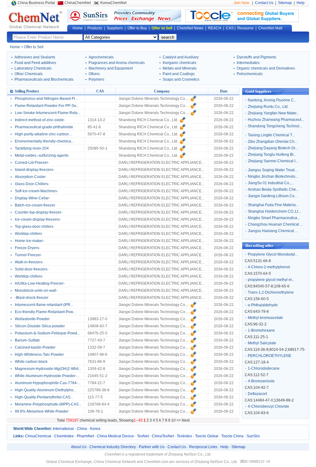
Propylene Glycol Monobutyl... (273, 254)
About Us (78, 447)
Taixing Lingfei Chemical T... (271, 135)
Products (94, 28)
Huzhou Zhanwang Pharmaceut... (276, 119)
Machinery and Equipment (111, 68)
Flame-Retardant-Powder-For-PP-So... (47, 106)
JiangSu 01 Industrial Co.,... (271, 183)
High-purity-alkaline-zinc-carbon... (43, 134)
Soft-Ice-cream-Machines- (36, 191)
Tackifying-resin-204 (32, 148)
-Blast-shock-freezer (31, 297)
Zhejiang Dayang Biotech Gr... (273, 148)
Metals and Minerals (180, 68)
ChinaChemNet (77, 3)
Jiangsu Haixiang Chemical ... (273, 231)
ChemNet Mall (270, 28)
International (63, 429)
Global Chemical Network (35, 20)
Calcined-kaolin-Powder (35, 347)
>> (179, 420)
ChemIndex (64, 436)
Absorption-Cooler (30, 177)
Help (301, 3)
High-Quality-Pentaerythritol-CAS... (44, 397)
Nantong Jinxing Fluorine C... (272, 100)
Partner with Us (151, 447)
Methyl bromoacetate (265, 318)
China (82, 429)
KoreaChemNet (113, 3)
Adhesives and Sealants (35, 57)
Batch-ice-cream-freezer (35, 205)
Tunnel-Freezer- (28, 255)
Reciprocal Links (203, 447)
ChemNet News (190, 28)
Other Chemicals (29, 74)
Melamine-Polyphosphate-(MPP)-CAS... (48, 404)
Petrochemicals (250, 74)
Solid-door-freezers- (31, 269)
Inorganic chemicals (179, 63)
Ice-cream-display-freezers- (38, 219)
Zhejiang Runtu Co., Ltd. (268, 106)
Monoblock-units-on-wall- (36, 290)
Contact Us (264, 3)
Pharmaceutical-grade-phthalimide (44, 127)
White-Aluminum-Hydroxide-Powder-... (47, 376)
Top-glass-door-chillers (34, 226)
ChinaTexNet (163, 436)
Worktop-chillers (28, 233)
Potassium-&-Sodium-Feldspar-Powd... (47, 333)
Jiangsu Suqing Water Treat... (272, 170)
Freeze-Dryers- (27, 248)
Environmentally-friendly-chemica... (44, 141)
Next (185, 420)
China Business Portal (36, 3)
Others (94, 74)
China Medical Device (115, 436)
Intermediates (248, 63)
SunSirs (253, 436)
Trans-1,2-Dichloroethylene (271, 292)
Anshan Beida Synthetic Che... (273, 189)
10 (173, 420)
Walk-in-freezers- (29, 262)
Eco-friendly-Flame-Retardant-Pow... (45, 312)
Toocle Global (206, 436)
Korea (95, 429)
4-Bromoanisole (261, 381)
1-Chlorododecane (264, 368)
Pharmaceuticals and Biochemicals (44, 79)
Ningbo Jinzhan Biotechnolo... (273, 176)
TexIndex (184, 436)
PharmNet (85, 436)
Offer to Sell (162, 28)
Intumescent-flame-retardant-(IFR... (44, 305)
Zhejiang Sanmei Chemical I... (273, 161)
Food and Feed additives (35, 63)
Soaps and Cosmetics (181, 79)
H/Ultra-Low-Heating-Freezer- (40, 283)
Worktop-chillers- (29, 276)
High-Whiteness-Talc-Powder (39, 354)
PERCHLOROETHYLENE (269, 356)
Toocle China (232, 436)
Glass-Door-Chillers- (32, 184)
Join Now (241, 3)
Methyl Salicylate (262, 343)
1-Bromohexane (261, 330)
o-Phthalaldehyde (263, 305)
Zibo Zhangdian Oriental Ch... (272, 141)
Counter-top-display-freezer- (38, 212)
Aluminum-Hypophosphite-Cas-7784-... (48, 383)
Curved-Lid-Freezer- (32, 162)
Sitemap (285, 3)
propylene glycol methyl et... (271, 280)
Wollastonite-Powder (32, 319)
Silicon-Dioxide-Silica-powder (40, 326)
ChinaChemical (38, 436)
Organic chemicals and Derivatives (266, 68)
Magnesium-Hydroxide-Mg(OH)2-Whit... (48, 369)
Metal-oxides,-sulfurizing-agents (42, 155)
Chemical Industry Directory (112, 447)
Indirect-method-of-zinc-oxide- (40, 120)
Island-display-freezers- (34, 170)
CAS (230, 28)
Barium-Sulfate (27, 340)
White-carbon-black (31, 361)
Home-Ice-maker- (29, 241)
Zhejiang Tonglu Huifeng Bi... (272, 154)
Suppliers (115, 28)
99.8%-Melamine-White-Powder (42, 411)
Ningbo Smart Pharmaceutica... (274, 218)
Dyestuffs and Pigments (256, 57)
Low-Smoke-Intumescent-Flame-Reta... (47, 113)
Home (78, 28)
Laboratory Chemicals (33, 68)
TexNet (143, 436)
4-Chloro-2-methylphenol (269, 267)
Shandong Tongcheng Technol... (275, 126)
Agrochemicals (101, 57)
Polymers (96, 79)
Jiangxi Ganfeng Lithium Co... (272, 196)
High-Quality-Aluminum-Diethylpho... (45, 390)
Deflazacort (257, 394)
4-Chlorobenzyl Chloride (268, 406)
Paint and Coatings (179, 74)
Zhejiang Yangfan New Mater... (273, 113)
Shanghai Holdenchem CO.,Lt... (274, 211)
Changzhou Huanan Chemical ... (275, 224)
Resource (245, 28)
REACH (214, 28)
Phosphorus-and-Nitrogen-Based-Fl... (46, 98)
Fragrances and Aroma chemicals (117, 63)
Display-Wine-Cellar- (32, 198)
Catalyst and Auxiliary (181, 57)
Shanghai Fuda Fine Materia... (273, 205)
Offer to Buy (137, 28)
